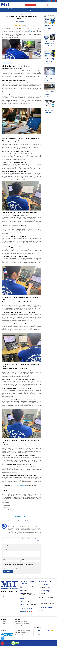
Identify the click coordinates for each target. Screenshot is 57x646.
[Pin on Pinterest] (20, 517)
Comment (5, 549)
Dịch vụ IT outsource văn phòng (30, 520)
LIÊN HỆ (29, 11)
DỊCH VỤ (29, 8)
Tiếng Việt (50, 4)
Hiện (10, 62)
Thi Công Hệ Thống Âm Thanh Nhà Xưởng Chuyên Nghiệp (49, 110)
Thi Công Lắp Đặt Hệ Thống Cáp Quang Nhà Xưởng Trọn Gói (49, 60)
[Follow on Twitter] (50, 1)
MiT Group (47, 30)
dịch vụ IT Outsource (25, 35)
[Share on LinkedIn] (24, 517)
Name (4, 559)
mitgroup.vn (26, 589)
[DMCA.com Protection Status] (15, 642)
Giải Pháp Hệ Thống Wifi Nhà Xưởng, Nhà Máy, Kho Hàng (49, 27)
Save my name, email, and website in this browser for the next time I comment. (19, 564)
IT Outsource (12, 106)
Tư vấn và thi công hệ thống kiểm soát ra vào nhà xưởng (49, 93)
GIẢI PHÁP (36, 8)
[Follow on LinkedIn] (53, 1)
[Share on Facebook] (16, 517)
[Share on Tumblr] (26, 517)
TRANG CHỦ (6, 8)
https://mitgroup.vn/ (10, 511)
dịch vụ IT (31, 31)
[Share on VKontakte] (22, 517)
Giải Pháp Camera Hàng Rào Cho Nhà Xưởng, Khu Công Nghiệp (49, 43)
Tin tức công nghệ (21, 14)
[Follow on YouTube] (55, 1)
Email (23, 559)
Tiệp (25, 21)
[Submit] (21, 5)
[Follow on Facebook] (46, 1)
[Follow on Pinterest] (52, 1)
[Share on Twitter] (18, 517)
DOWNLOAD (49, 8)
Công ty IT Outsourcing (20, 485)
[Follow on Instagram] (48, 1)
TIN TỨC (43, 8)
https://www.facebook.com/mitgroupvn (23, 512)
